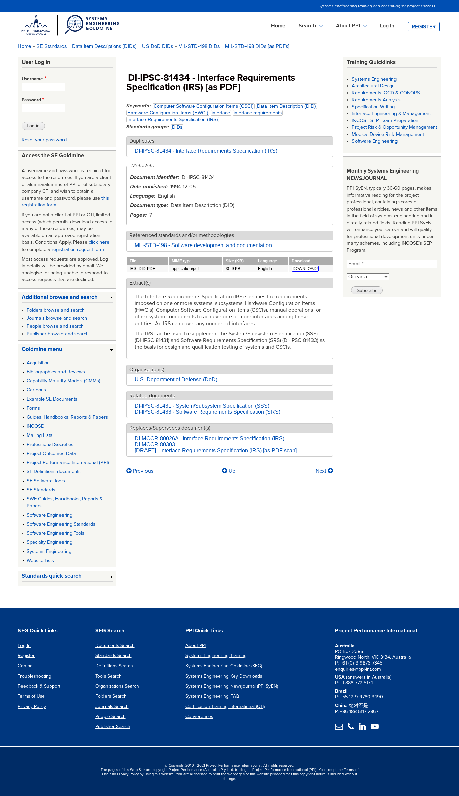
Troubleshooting (34, 676)
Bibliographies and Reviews (56, 372)
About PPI (195, 645)
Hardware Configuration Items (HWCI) (167, 112)
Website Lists (40, 560)
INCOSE (35, 426)
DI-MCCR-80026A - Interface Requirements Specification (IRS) (209, 438)
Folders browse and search (56, 310)
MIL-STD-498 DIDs (199, 45)
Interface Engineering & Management (391, 113)
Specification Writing (373, 107)
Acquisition (38, 363)
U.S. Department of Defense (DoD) (176, 379)
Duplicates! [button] (142, 141)
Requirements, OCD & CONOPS (386, 93)
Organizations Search (117, 686)
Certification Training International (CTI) (225, 706)
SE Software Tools (46, 481)
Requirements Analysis (376, 100)
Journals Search (112, 706)
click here (99, 242)
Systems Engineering (49, 551)
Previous (142, 471)
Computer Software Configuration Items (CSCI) (204, 106)
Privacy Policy (32, 706)
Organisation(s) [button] (146, 369)
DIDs (177, 127)
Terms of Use (31, 696)
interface (221, 112)
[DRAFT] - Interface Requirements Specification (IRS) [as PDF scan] (216, 450)
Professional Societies (50, 444)
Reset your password (44, 140)
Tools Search (108, 676)
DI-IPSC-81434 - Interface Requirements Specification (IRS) (206, 151)
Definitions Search (114, 666)
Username (32, 79)
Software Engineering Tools (55, 533)
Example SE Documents (52, 399)
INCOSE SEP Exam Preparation (385, 120)
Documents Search (115, 645)
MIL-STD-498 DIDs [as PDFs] (257, 45)
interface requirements (258, 112)
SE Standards (51, 45)
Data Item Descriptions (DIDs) (104, 45)
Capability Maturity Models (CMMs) (63, 381)
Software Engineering (49, 515)
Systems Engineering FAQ (212, 696)
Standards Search (113, 655)
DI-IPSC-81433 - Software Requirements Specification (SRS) (207, 412)
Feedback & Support (39, 686)
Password (31, 100)
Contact (26, 666)
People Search (110, 716)
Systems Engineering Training (216, 655)
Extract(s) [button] (140, 282)
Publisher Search (112, 726)
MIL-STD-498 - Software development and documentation (203, 245)
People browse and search (55, 326)
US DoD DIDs (157, 45)
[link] (67, 298)
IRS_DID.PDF (142, 268)
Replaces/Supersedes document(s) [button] (169, 428)
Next (322, 471)
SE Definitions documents (54, 472)
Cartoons (36, 390)
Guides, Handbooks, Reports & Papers (67, 417)
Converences (199, 716)
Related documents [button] (152, 395)
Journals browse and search (57, 318)
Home (278, 25)
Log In (387, 25)
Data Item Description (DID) (286, 106)
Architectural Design (373, 86)
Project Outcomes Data (51, 453)
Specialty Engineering (49, 542)
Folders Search (111, 696)
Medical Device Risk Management (388, 134)
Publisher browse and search (58, 334)
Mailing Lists (39, 435)
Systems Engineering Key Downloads (223, 676)
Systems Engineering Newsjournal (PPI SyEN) (231, 686)
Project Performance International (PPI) (68, 462)
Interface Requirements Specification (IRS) (172, 119)
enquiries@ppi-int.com (358, 669)
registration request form (78, 249)
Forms (33, 408)
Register (424, 26)
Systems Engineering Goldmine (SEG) (223, 666)
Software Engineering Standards (61, 524)
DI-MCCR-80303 (155, 444)
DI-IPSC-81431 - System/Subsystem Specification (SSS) (202, 406)
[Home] (69, 26)
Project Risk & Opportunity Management (394, 127)
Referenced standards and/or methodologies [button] (181, 235)
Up (231, 471)
